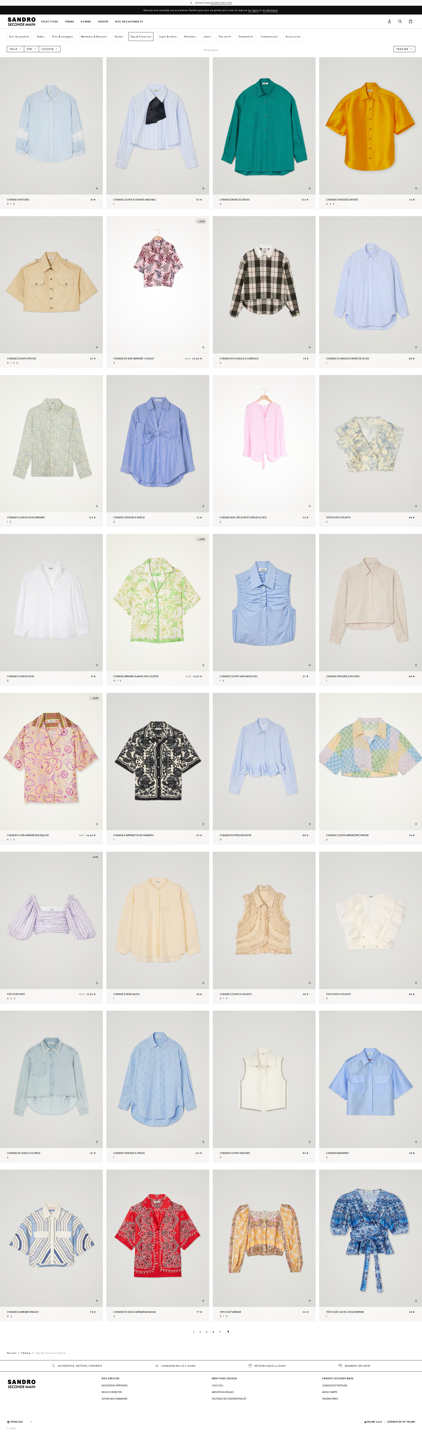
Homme (86, 21)
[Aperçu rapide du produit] (97, 188)
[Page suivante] (228, 1331)
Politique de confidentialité (229, 1398)
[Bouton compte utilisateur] (389, 22)
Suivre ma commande (114, 1398)
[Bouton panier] (410, 22)
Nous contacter (112, 1392)
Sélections (49, 21)
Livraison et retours (334, 1385)
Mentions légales (223, 1392)
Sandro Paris (330, 1398)
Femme (69, 21)
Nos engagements (129, 21)
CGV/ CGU (217, 1385)
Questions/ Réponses (114, 1385)
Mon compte (329, 1392)
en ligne (253, 10)
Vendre (103, 21)
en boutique (270, 10)
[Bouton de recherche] (400, 22)
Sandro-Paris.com (221, 3)
